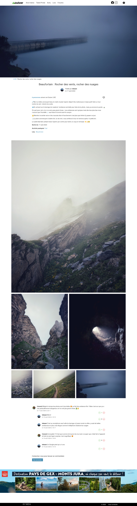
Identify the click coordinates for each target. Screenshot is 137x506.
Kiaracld (39, 406)
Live (54, 3)
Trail (46, 128)
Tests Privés (40, 3)
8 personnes (36, 97)
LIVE (15, 79)
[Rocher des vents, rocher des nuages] (68, 216)
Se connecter (37, 460)
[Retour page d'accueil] (19, 3)
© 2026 (103, 504)
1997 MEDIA (27, 504)
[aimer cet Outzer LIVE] (103, 98)
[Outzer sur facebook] (113, 4)
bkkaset (74, 89)
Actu (49, 3)
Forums (60, 3)
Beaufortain (39, 132)
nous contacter (113, 504)
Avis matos (30, 3)
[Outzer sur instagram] (116, 4)
